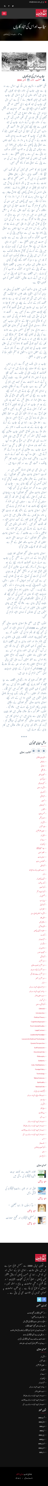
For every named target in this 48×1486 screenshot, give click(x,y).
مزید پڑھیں (42, 1181)
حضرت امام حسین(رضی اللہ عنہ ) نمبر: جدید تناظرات (33, 1130)
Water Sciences (39, 1078)
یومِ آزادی (42, 779)
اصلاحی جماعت (41, 857)
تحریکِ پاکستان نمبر (41, 878)
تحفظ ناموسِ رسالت (40, 861)
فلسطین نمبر (42, 896)
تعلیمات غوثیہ (42, 774)
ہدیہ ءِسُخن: (42, 1117)
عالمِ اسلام (42, 1099)
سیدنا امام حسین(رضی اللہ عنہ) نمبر (37, 991)
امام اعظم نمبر (42, 961)
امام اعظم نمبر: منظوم (40, 978)
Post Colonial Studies (37, 1026)
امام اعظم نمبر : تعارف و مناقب (38, 965)
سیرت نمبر (42, 839)
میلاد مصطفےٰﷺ (40, 848)
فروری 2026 (41, 1443)
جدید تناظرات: (41, 1112)
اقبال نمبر (43, 835)
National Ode (40, 1086)
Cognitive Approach (38, 1021)
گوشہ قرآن (42, 956)
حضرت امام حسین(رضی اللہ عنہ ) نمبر (36, 1121)
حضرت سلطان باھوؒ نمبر (40, 995)
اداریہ (43, 1138)
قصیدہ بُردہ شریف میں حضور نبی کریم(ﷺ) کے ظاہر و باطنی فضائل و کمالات (27, 1330)
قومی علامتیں (42, 926)
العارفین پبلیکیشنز (20, 1474)
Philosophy (41, 1056)
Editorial (42, 1008)
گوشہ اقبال (42, 865)
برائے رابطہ (18, 1478)
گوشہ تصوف (42, 887)
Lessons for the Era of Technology (33, 1039)
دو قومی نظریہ (42, 922)
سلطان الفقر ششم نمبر (40, 831)
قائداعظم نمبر (42, 826)
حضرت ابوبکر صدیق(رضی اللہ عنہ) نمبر (36, 1095)
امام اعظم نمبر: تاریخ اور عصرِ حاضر (38, 969)
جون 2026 (42, 1426)
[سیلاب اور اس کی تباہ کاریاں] (24, 61)
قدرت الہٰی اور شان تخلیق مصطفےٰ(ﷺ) (35, 1326)
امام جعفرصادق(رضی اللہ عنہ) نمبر (37, 987)
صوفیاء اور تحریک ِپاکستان (39, 930)
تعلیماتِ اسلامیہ (41, 952)
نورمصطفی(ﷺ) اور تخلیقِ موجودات (36, 1313)
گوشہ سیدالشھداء (41, 883)
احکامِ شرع (42, 909)
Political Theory (39, 1017)
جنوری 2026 (42, 1448)
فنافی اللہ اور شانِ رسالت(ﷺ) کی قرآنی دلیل (34, 1321)
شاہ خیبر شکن (42, 818)
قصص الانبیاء (42, 813)
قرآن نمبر (43, 1104)
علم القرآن (42, 796)
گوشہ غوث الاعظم (41, 891)
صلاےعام (42, 1143)
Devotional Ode (39, 1052)
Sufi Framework (39, 1047)
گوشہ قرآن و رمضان (40, 1004)
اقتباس (43, 809)
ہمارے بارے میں (28, 1478)
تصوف (43, 800)
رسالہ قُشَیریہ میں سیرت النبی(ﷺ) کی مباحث (34, 1334)
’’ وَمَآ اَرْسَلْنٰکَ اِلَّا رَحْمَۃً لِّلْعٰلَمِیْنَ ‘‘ (38, 1317)
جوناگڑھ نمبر (42, 943)
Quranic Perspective (37, 1043)
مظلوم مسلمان (41, 852)
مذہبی (43, 1151)
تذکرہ (44, 874)
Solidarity (41, 1060)
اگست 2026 (41, 1417)
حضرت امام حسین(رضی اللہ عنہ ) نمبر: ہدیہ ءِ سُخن (34, 1134)
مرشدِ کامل (42, 761)
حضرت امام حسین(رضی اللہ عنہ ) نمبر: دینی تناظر (34, 1125)
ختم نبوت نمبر (42, 939)
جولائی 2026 (42, 1422)
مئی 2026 (42, 1430)
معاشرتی (43, 766)
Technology (40, 1073)
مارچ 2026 (42, 1439)
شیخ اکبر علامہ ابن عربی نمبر (39, 1091)
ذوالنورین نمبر (42, 948)
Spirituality (41, 1082)
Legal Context (40, 1030)
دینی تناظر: (42, 1108)
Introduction (40, 1013)
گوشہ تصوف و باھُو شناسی (39, 1147)
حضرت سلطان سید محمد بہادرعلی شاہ (37, 870)
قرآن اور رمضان (41, 787)
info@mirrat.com (34, 2)
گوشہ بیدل (42, 792)
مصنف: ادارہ (36, 80)
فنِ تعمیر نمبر (42, 1000)
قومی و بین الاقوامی (40, 757)
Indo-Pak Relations (38, 1065)
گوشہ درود (43, 935)
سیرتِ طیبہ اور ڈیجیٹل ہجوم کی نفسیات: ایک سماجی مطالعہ (32, 1343)
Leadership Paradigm (37, 1034)
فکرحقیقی (43, 770)
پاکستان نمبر (42, 844)
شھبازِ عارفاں (42, 805)
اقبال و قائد (42, 917)
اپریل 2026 (42, 1435)
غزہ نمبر (43, 982)
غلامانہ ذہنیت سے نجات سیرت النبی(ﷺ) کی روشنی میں (31, 1339)
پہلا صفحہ (20, 34)
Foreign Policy (40, 1069)
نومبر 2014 (22, 80)
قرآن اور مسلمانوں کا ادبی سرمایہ (38, 913)
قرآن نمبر (43, 822)
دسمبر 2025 (42, 1452)
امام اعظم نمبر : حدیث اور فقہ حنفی (37, 974)
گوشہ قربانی (42, 904)
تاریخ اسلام (42, 1156)
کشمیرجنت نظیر (42, 783)
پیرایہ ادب (42, 900)
